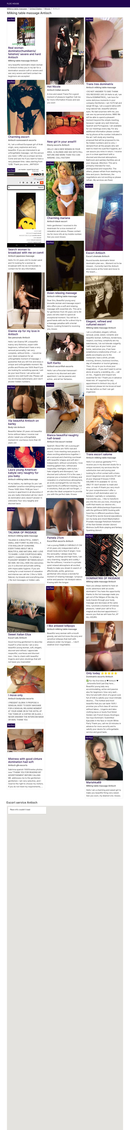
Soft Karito (54, 363)
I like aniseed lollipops (61, 625)
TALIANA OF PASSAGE (22, 532)
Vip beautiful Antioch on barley (23, 422)
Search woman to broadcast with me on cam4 (26, 251)
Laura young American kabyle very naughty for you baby (23, 473)
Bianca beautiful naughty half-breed (63, 437)
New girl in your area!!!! (61, 141)
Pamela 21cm (55, 537)
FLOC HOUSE (13, 3)
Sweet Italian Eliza (19, 634)
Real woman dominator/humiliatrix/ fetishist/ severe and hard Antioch (24, 52)
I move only (15, 695)
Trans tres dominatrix (99, 84)
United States (36, 8)
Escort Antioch (95, 252)
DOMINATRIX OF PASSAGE (103, 578)
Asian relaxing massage (62, 293)
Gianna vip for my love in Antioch (24, 332)
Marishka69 (93, 782)
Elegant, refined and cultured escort (99, 323)
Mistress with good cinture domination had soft (25, 760)
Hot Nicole (53, 86)
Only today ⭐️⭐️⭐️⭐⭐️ (101, 673)
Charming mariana (58, 218)
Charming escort (18, 136)
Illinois (47, 8)
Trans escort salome (99, 454)
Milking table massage (17, 8)
